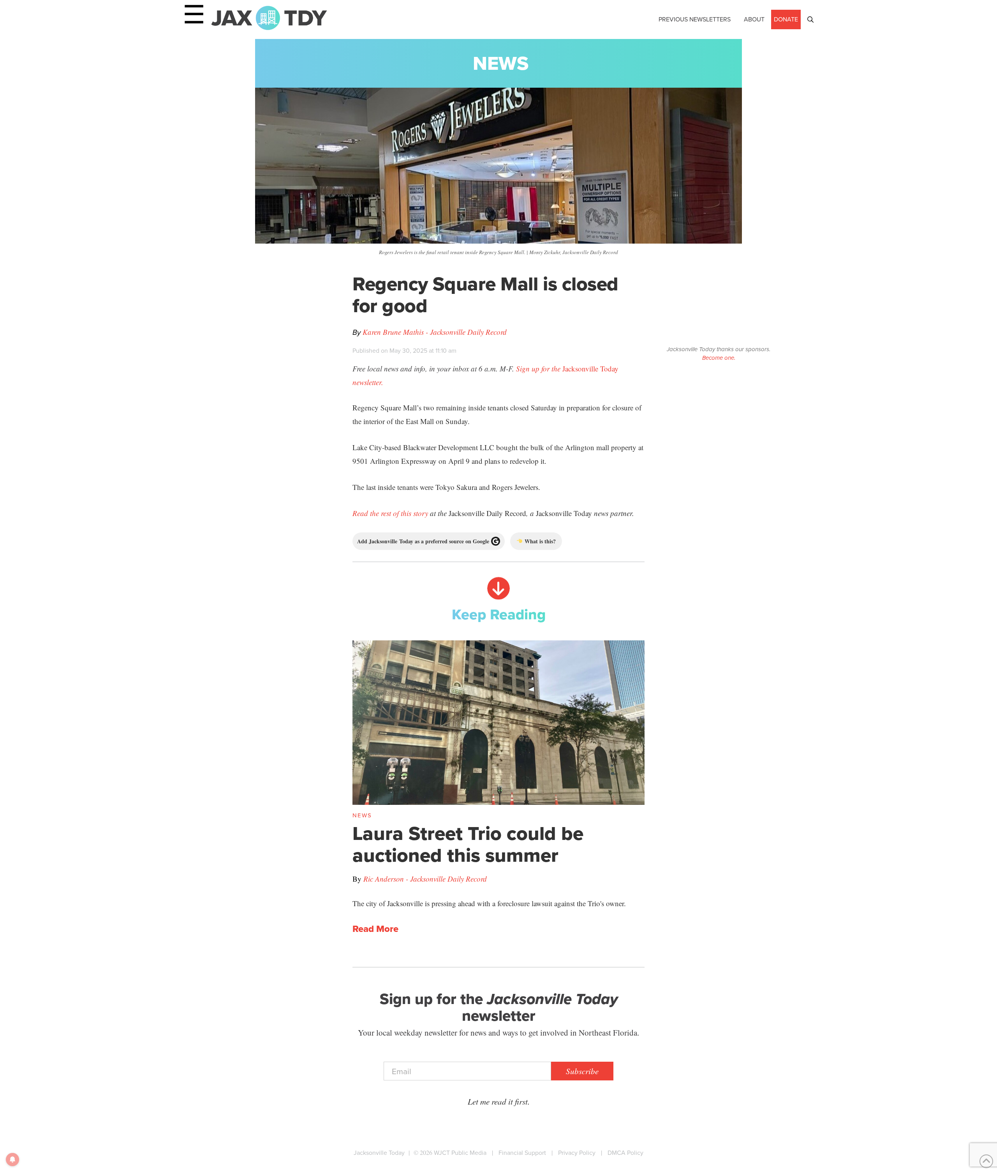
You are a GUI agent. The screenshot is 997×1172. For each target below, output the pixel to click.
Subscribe (582, 1071)
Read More (375, 929)
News (500, 63)
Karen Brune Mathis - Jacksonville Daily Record (435, 332)
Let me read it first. (499, 1101)
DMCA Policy (625, 1152)
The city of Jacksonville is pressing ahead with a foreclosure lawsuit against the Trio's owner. (489, 903)
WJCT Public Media (460, 1152)
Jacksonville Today (379, 1152)
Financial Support (522, 1152)
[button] (810, 19)
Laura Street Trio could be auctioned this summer (467, 844)
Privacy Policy (576, 1152)
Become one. (718, 358)
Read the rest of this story (390, 513)
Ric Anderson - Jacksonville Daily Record (425, 879)
